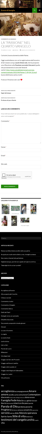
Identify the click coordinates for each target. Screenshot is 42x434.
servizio (5, 412)
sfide (17, 413)
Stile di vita (19, 416)
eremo (16, 50)
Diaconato (13, 397)
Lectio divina (5, 341)
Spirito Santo (6, 416)
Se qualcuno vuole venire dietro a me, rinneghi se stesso (18, 254)
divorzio (22, 397)
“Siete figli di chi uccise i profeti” (11, 265)
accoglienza (7, 391)
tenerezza (29, 417)
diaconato (5, 397)
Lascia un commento (28, 50)
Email (3, 155)
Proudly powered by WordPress (9, 431)
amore (4, 394)
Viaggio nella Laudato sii (8, 367)
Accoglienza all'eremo (8, 290)
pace (27, 403)
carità (16, 395)
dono (27, 397)
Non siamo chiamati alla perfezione (12, 258)
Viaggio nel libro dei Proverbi (10, 359)
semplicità (28, 410)
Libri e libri (4, 345)
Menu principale (39, 10)
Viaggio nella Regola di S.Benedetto (12, 370)
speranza (32, 413)
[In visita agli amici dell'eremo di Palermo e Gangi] (23, 209)
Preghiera (6, 409)
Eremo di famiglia (8, 10)
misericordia (18, 403)
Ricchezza (14, 410)
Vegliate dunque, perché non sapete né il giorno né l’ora (18, 262)
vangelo (37, 420)
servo (12, 413)
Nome (3, 147)
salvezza (20, 410)
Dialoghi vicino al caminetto (10, 316)
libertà (3, 403)
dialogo (18, 397)
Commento (5, 121)
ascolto (11, 395)
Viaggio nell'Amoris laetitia (9, 363)
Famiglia (5, 400)
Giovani (3, 327)
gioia (29, 400)
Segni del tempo (8, 92)
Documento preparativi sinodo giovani (13, 323)
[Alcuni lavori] (15, 208)
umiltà (30, 419)
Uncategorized (5, 356)
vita (3, 422)
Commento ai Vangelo (8, 39)
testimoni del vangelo (14, 419)
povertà (29, 407)
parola (31, 403)
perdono (21, 406)
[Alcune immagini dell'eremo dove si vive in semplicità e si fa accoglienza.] (5, 209)
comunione (22, 395)
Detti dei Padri (5, 312)
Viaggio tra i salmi (6, 374)
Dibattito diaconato (7, 319)
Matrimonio (9, 403)
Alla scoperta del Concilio (9, 294)
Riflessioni (4, 352)
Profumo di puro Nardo (8, 99)
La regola (4, 334)
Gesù (25, 401)
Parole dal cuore (6, 349)
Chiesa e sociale (6, 298)
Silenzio (23, 412)
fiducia (20, 400)
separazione (35, 410)
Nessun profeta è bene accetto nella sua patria (15, 251)
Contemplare (34, 394)
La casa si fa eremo (7, 330)
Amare (32, 391)
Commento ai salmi (7, 301)
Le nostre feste (5, 338)
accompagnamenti (21, 391)
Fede (14, 400)
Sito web (4, 164)
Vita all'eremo (5, 378)
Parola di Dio (9, 406)
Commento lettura (7, 309)
